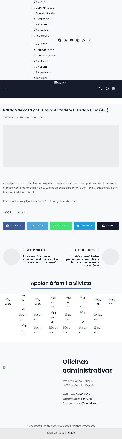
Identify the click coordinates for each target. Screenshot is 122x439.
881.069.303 (83, 394)
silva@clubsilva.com (88, 403)
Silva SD (20, 212)
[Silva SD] (60, 89)
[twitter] (65, 40)
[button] (41, 40)
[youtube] (71, 40)
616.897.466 (85, 399)
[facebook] (59, 40)
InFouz (71, 433)
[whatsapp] (83, 40)
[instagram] (77, 40)
